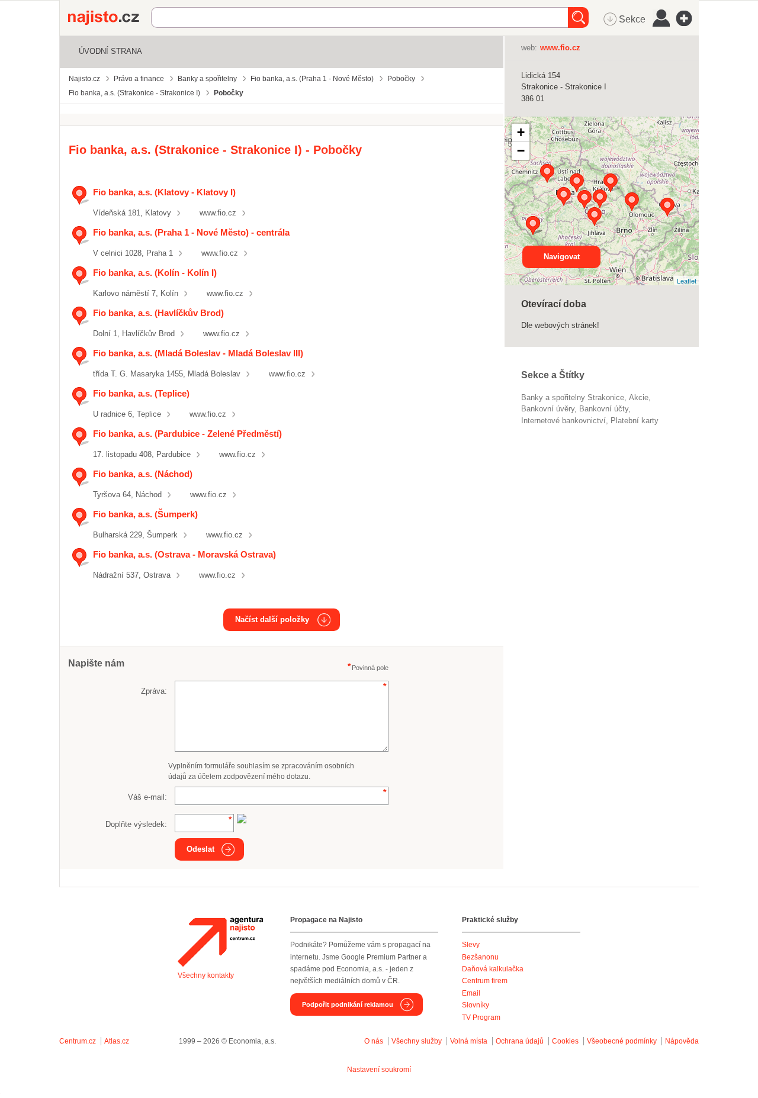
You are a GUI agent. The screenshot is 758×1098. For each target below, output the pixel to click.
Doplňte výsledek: (136, 824)
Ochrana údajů (520, 1041)
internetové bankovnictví (563, 420)
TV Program (481, 1017)
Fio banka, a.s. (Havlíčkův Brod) (158, 313)
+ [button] (521, 132)
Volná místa (468, 1041)
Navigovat (562, 256)
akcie (638, 397)
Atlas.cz (116, 1041)
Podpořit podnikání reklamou (347, 1004)
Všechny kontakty (206, 975)
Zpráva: (154, 691)
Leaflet (686, 280)
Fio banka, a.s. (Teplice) (141, 393)
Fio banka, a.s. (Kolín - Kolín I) (155, 273)
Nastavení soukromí (379, 1069)
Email (471, 993)
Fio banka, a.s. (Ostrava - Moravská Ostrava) (184, 554)
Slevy (471, 945)
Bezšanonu (480, 957)
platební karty (635, 420)
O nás (373, 1041)
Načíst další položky (272, 619)
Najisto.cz (109, 18)
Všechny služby (417, 1041)
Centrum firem (485, 981)
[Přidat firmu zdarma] (687, 18)
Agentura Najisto (220, 942)
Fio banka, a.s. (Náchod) (142, 474)
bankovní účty (603, 408)
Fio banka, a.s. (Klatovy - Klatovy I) (164, 192)
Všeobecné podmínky (622, 1041)
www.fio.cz (218, 212)
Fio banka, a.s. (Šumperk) (145, 514)
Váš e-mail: (147, 797)
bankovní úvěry (547, 408)
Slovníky (475, 1005)
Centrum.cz (77, 1041)
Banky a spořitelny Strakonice (572, 397)
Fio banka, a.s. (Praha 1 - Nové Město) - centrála (191, 232)
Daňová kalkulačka (492, 969)
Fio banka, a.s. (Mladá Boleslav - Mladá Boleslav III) (198, 353)
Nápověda (682, 1041)
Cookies (565, 1041)
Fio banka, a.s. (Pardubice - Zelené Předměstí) (187, 434)
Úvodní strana (110, 51)
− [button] (521, 150)
